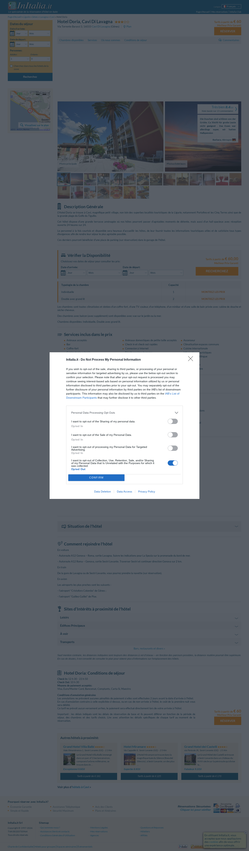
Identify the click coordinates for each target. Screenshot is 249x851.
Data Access (124, 491)
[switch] (173, 421)
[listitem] (124, 413)
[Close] (192, 360)
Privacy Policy (146, 491)
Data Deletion (102, 491)
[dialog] (124, 425)
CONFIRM (96, 477)
